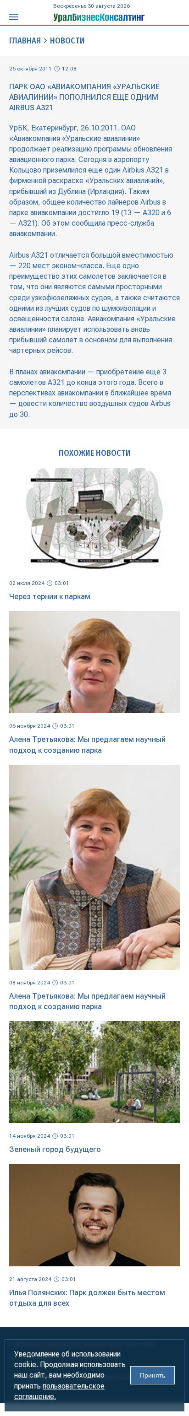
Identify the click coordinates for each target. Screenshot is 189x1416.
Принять (152, 1375)
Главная (25, 41)
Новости (67, 41)
